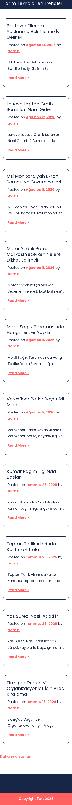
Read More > (18, 77)
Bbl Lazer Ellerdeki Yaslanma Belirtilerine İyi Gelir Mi (33, 31)
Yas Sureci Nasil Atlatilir (32, 616)
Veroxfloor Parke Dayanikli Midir (35, 402)
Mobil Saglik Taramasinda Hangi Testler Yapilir (35, 330)
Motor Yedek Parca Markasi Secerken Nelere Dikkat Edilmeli (34, 254)
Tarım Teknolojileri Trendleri (33, 3)
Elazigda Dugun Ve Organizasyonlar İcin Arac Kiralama (35, 688)
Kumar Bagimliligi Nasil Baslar (32, 474)
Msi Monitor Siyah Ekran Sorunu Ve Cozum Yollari (34, 179)
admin (14, 51)
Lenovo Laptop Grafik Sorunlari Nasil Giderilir (31, 107)
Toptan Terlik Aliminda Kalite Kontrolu (31, 547)
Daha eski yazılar (15, 756)
